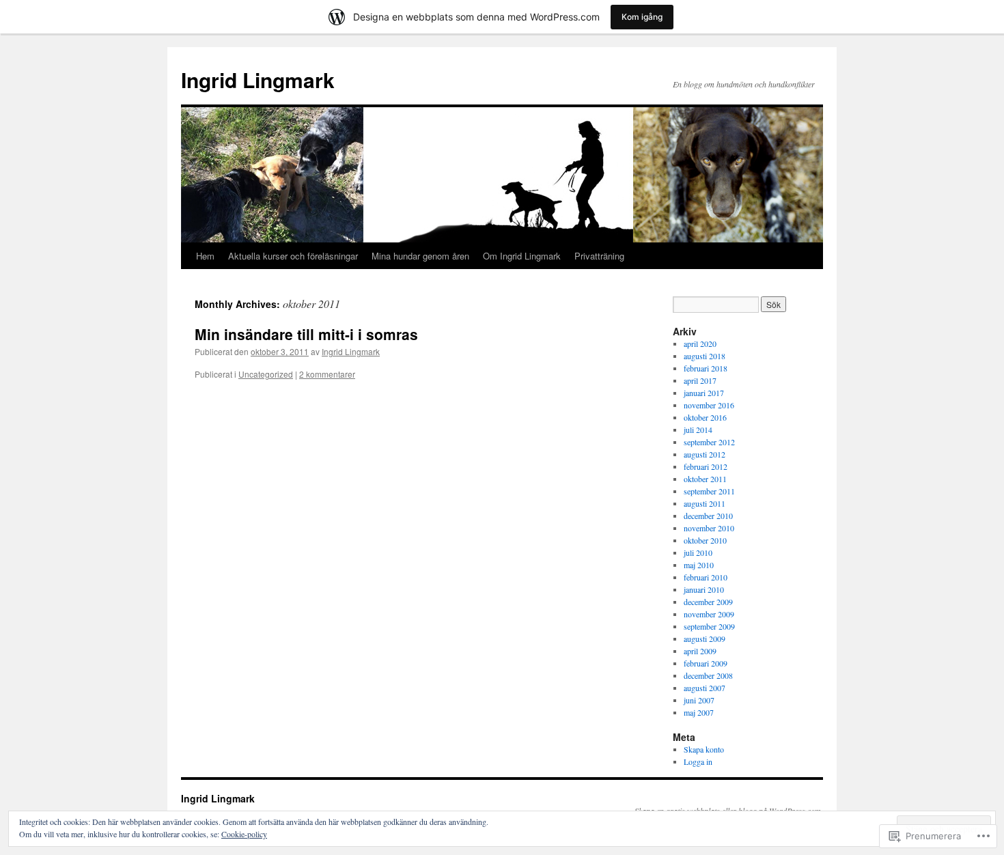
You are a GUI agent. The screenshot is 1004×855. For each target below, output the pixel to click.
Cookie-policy (244, 833)
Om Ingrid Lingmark (522, 255)
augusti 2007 (704, 687)
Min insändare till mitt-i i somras (306, 334)
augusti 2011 (704, 503)
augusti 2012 (704, 454)
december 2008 (708, 675)
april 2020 (700, 343)
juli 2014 (698, 429)
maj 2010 (699, 564)
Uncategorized (265, 374)
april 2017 (700, 380)
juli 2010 (698, 552)
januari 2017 (704, 392)
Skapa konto (704, 749)
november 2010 (709, 527)
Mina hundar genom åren (420, 255)
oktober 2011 (705, 478)
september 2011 (709, 491)
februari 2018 (705, 368)
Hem (205, 255)
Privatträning (599, 255)
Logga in (698, 761)
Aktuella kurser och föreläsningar (293, 255)
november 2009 (709, 613)
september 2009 (709, 626)
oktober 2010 (705, 540)
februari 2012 (705, 466)
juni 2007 (699, 700)
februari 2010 (705, 577)
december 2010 (708, 515)
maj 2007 (699, 712)
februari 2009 (705, 663)
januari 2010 (704, 589)
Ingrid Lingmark (258, 79)
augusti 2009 (704, 638)
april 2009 (700, 650)
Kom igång (642, 17)
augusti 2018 (704, 355)
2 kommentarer (327, 374)
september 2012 (709, 441)
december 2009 (708, 601)
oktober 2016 (705, 417)
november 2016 (709, 405)
